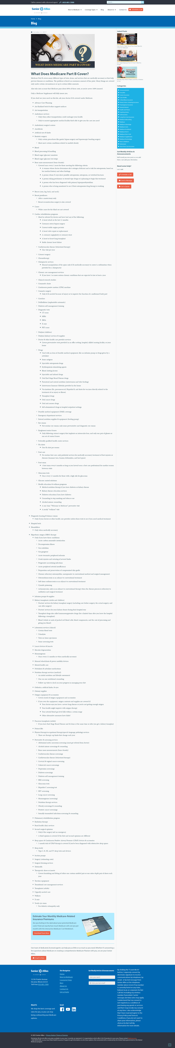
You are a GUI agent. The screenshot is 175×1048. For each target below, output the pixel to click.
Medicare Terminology (126, 139)
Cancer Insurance (124, 95)
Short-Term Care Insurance (127, 146)
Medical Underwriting (126, 119)
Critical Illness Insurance (126, 100)
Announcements (124, 90)
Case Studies (123, 97)
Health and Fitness (125, 110)
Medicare (122, 122)
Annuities (122, 92)
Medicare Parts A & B (125, 134)
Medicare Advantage (125, 124)
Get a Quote (125, 186)
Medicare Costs (124, 127)
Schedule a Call (137, 9)
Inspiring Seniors (124, 112)
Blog (102, 10)
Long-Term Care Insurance (127, 117)
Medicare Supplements (126, 137)
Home (33, 19)
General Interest (124, 107)
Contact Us (123, 10)
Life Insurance (123, 114)
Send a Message (126, 180)
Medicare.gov (132, 1038)
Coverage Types (66, 980)
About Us (63, 986)
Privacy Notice (51, 1035)
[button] (74, 10)
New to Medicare (124, 141)
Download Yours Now (41, 933)
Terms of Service (62, 1035)
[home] (41, 10)
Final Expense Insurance (126, 105)
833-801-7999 (43, 984)
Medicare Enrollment (125, 129)
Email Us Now (39, 958)
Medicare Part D (124, 132)
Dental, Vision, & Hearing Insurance (129, 102)
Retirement (123, 144)
